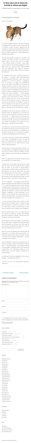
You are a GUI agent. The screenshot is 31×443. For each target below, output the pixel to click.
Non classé (4, 417)
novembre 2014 (5, 397)
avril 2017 (4, 362)
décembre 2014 (5, 396)
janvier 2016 (4, 373)
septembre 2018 (5, 358)
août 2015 (4, 381)
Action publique (19, 261)
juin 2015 (4, 385)
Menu (15, 12)
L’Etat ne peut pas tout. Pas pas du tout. (11, 337)
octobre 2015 (5, 378)
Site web (4, 312)
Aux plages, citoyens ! (8, 272)
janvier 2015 (4, 394)
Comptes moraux (24, 272)
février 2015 (4, 392)
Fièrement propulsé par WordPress (9, 440)
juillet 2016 (4, 366)
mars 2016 (4, 369)
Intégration (4, 331)
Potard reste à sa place (7, 335)
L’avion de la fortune (6, 344)
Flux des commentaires (7, 429)
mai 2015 (4, 387)
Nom (3, 301)
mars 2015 (4, 390)
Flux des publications (6, 428)
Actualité (4, 412)
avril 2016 (4, 367)
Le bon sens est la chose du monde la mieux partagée (15, 4)
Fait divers (25, 261)
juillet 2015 (4, 383)
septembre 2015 (5, 380)
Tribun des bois (5, 338)
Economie (4, 413)
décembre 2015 (5, 374)
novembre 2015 (5, 376)
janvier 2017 (4, 364)
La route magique (6, 340)
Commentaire (6, 284)
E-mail (4, 306)
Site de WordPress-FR (6, 431)
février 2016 (4, 371)
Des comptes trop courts (7, 342)
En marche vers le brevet (7, 333)
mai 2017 (4, 360)
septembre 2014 (5, 401)
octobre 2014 (5, 399)
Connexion (4, 426)
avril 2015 (4, 389)
